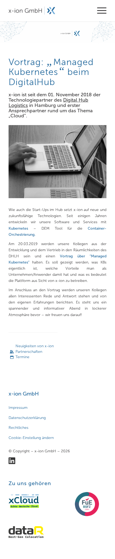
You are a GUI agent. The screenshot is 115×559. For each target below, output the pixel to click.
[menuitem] (99, 10)
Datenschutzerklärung (27, 418)
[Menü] (99, 10)
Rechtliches (18, 427)
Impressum (18, 407)
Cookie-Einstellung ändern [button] (31, 438)
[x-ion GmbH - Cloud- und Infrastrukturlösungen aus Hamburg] (48, 10)
